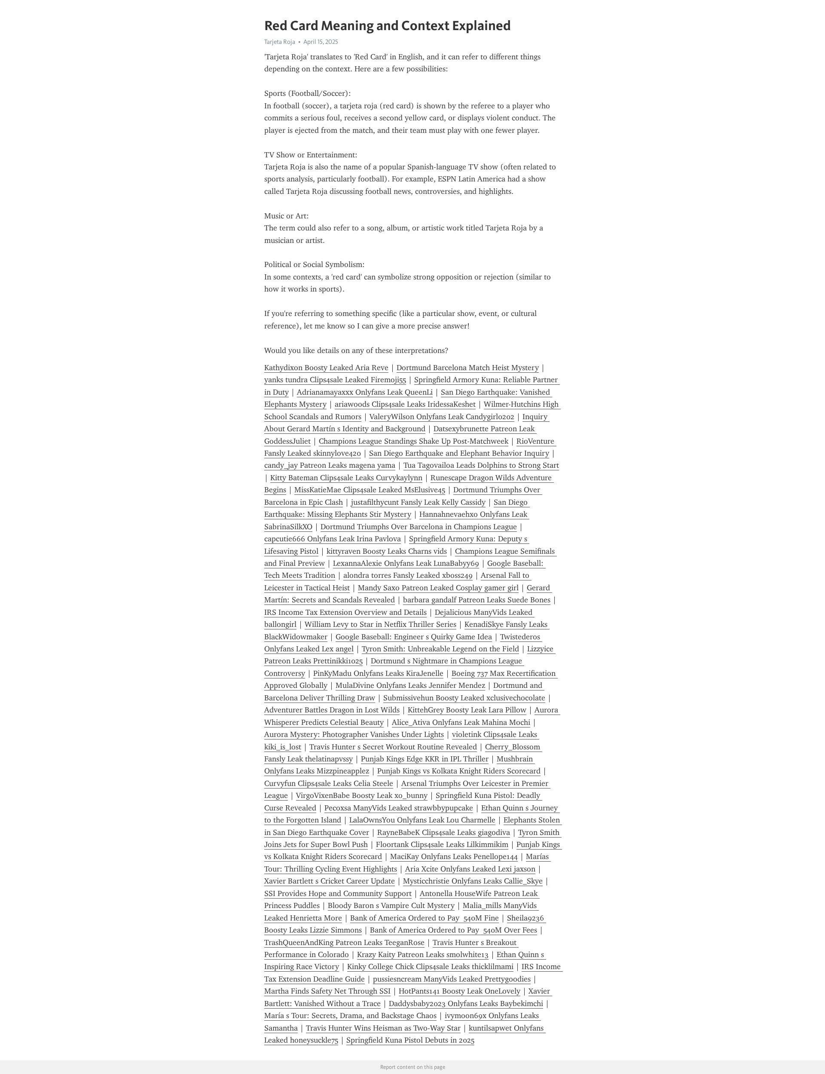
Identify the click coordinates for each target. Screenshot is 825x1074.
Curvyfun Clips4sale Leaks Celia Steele (328, 783)
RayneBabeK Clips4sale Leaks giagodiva (443, 832)
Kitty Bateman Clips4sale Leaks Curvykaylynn (346, 477)
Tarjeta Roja (279, 42)
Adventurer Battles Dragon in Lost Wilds (332, 710)
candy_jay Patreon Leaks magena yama (329, 465)
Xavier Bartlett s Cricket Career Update (329, 881)
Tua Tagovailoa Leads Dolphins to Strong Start (481, 465)
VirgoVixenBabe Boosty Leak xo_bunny (362, 795)
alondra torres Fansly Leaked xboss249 (408, 575)
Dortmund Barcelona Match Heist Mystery (468, 367)
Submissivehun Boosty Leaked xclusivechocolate (464, 698)
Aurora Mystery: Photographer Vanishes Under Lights (354, 734)
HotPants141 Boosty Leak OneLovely (459, 991)
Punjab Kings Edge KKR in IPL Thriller (425, 759)
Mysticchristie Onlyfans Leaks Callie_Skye (473, 881)
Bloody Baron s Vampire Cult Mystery (391, 905)
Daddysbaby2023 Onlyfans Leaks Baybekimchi (466, 1003)
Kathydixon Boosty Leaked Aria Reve (326, 367)
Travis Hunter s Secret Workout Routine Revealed (393, 747)
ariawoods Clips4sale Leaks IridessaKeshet (405, 404)
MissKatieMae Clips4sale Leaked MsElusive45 (369, 489)
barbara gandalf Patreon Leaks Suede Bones (476, 600)
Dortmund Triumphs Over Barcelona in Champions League (419, 526)
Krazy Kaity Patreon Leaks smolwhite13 (423, 954)
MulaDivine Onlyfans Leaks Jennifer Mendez (410, 685)
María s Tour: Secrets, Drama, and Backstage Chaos (350, 1015)
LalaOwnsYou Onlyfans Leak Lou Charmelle (422, 820)
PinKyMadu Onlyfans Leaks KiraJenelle (378, 673)
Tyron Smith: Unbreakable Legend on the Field (440, 649)
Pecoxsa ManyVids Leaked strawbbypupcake (398, 808)
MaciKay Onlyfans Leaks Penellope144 (454, 856)
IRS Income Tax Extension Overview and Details (345, 612)
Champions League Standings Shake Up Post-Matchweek (413, 441)
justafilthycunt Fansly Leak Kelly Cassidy (418, 502)
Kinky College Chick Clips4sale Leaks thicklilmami (430, 966)
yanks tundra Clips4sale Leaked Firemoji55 (335, 379)
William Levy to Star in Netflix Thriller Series (380, 624)
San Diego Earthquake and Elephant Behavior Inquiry (459, 453)
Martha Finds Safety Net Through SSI (327, 991)
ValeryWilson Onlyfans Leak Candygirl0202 (442, 416)
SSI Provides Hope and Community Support (338, 893)
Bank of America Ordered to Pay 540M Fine (424, 918)
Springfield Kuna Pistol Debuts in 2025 (410, 1040)
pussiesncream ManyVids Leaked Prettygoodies (452, 979)
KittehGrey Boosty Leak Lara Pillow (467, 710)
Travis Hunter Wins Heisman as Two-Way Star (383, 1028)
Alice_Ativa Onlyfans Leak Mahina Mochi (461, 722)
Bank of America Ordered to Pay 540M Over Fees (453, 930)
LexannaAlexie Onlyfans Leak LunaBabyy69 (406, 563)
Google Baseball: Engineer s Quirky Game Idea (414, 636)
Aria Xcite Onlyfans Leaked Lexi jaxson (470, 869)
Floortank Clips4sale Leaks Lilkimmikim (442, 844)
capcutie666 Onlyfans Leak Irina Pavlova (332, 538)
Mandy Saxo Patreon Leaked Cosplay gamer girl (438, 587)
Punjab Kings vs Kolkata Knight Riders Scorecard (459, 771)
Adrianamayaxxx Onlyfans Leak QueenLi (365, 392)
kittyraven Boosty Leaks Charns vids (387, 551)
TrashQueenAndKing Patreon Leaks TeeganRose (344, 942)
